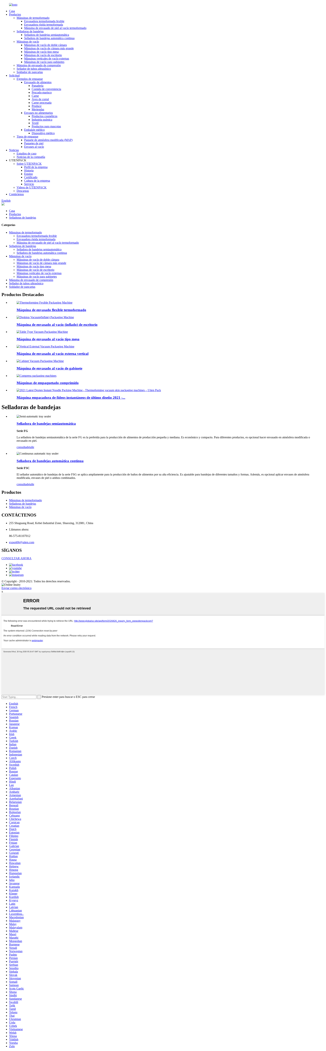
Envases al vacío (34, 146)
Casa (12, 11)
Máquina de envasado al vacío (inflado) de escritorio (57, 325)
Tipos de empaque (27, 136)
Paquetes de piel (33, 143)
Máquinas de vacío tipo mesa (41, 51)
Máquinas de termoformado (33, 17)
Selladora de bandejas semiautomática (46, 34)
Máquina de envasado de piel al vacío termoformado (55, 28)
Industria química (42, 119)
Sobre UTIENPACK (29, 163)
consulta (21, 447)
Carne (35, 95)
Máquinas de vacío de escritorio (43, 55)
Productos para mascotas (46, 126)
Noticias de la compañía (31, 156)
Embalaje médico (34, 129)
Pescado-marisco (42, 92)
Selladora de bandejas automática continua (49, 38)
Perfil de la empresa (36, 167)
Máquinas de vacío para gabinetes (44, 62)
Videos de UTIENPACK (32, 187)
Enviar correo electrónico (17, 588)
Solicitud (14, 75)
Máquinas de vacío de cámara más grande (49, 48)
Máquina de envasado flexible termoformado (51, 310)
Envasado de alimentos (38, 82)
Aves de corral (40, 99)
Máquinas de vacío (28, 41)
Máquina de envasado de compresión (39, 65)
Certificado (30, 177)
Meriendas (38, 109)
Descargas (23, 190)
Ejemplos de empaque (30, 78)
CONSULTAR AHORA (17, 558)
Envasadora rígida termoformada (43, 24)
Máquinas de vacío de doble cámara (45, 45)
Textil (35, 123)
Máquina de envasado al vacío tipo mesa (48, 339)
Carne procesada (42, 102)
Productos (15, 14)
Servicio (29, 184)
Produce (37, 106)
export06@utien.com (21, 542)
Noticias (14, 150)
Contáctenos (16, 194)
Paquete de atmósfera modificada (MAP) (48, 140)
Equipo (28, 173)
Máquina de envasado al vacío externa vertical (52, 354)
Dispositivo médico (43, 133)
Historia (29, 170)
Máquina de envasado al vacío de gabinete (49, 368)
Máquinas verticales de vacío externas (46, 58)
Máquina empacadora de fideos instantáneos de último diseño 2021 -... (71, 398)
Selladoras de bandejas (30, 31)
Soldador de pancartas (30, 72)
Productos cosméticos (44, 116)
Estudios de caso (26, 153)
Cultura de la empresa (37, 180)
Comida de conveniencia (46, 89)
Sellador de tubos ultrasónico (34, 68)
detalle (30, 447)
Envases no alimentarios (38, 112)
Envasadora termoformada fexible (44, 21)
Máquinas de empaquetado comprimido (48, 383)
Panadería (37, 85)
